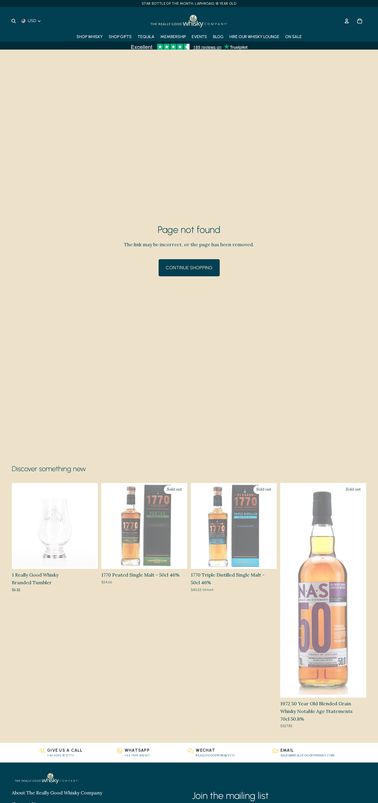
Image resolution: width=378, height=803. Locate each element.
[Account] (346, 20)
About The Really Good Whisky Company (57, 793)
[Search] (13, 20)
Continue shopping (189, 267)
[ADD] (88, 560)
